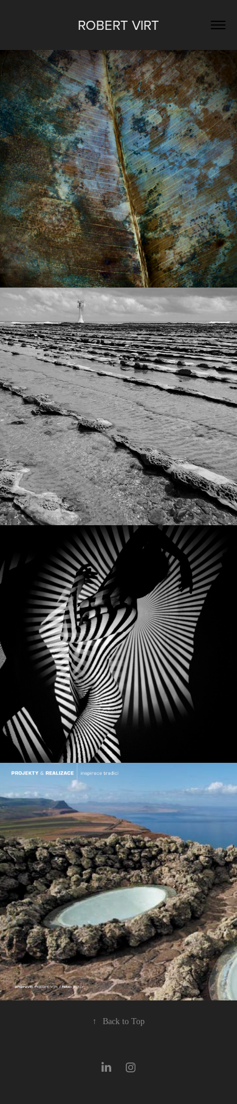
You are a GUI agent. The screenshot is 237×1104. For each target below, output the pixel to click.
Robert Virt (118, 24)
